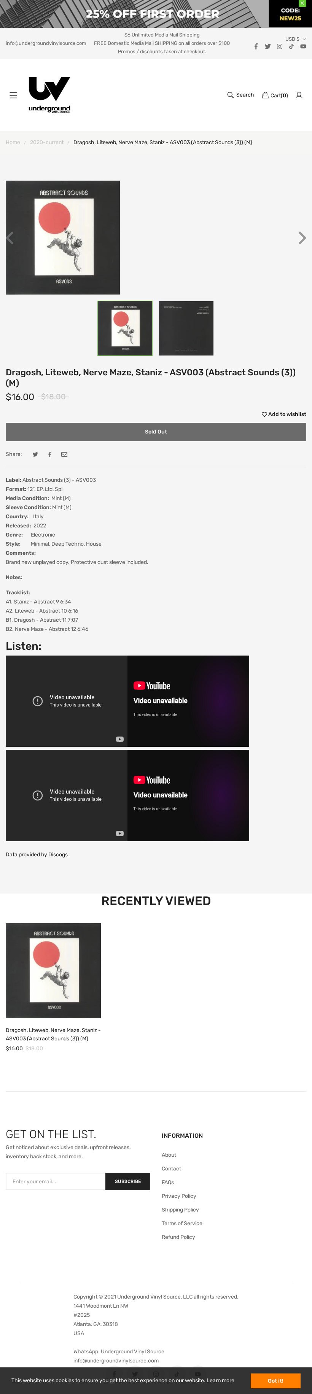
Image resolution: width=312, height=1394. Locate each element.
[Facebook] (256, 46)
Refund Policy (178, 1237)
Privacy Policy (179, 1196)
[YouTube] (303, 46)
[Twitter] (268, 46)
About (169, 1155)
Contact (171, 1168)
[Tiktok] (291, 46)
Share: (14, 454)
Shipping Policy (180, 1210)
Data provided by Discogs (37, 854)
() (279, 95)
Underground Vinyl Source (132, 1351)
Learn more (220, 1380)
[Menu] (13, 95)
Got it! (275, 1381)
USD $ (292, 39)
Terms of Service (182, 1223)
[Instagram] (280, 46)
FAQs (168, 1182)
